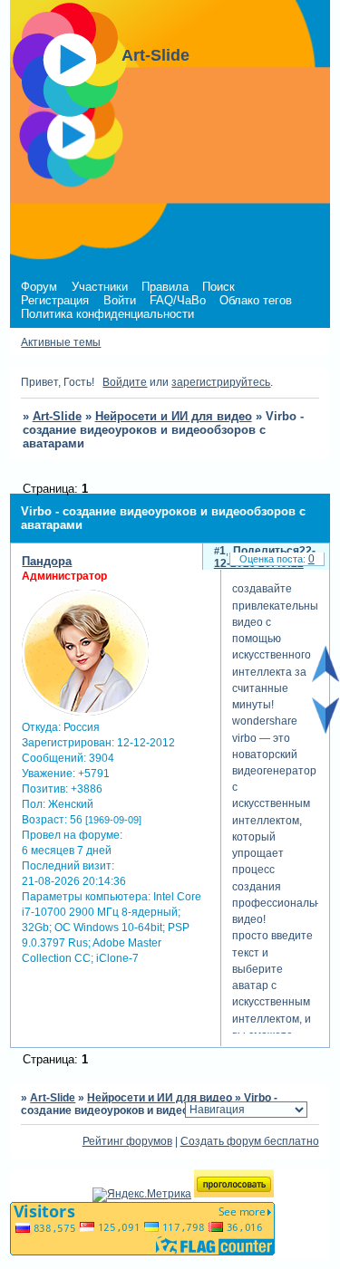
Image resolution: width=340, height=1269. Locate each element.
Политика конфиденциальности (107, 314)
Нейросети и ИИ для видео (173, 416)
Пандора (47, 561)
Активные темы (61, 342)
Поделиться (266, 550)
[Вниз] (325, 730)
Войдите (124, 382)
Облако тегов (255, 300)
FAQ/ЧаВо (178, 300)
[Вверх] (325, 678)
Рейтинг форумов (127, 1141)
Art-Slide (57, 416)
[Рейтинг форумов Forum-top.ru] (234, 1193)
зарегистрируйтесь (220, 382)
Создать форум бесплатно (249, 1141)
